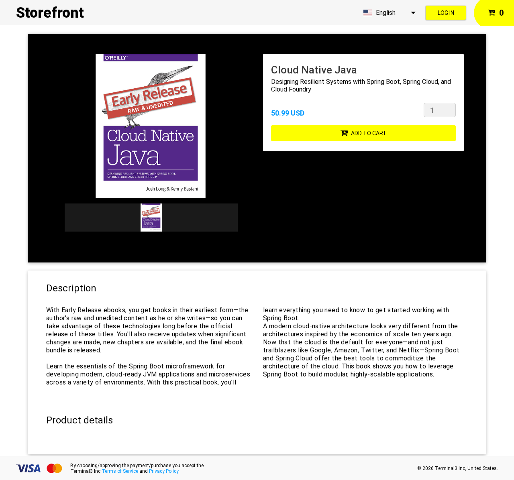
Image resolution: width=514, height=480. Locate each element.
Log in (446, 13)
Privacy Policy (164, 471)
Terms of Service (120, 471)
